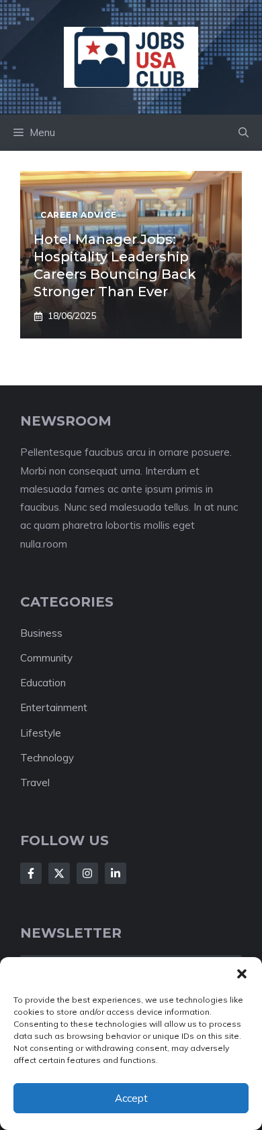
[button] (242, 974)
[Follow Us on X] (59, 873)
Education (43, 682)
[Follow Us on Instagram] (87, 873)
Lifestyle (40, 733)
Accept (131, 1098)
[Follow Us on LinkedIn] (115, 873)
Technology (47, 757)
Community (46, 657)
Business (41, 633)
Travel (35, 782)
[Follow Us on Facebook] (31, 873)
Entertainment (53, 707)
